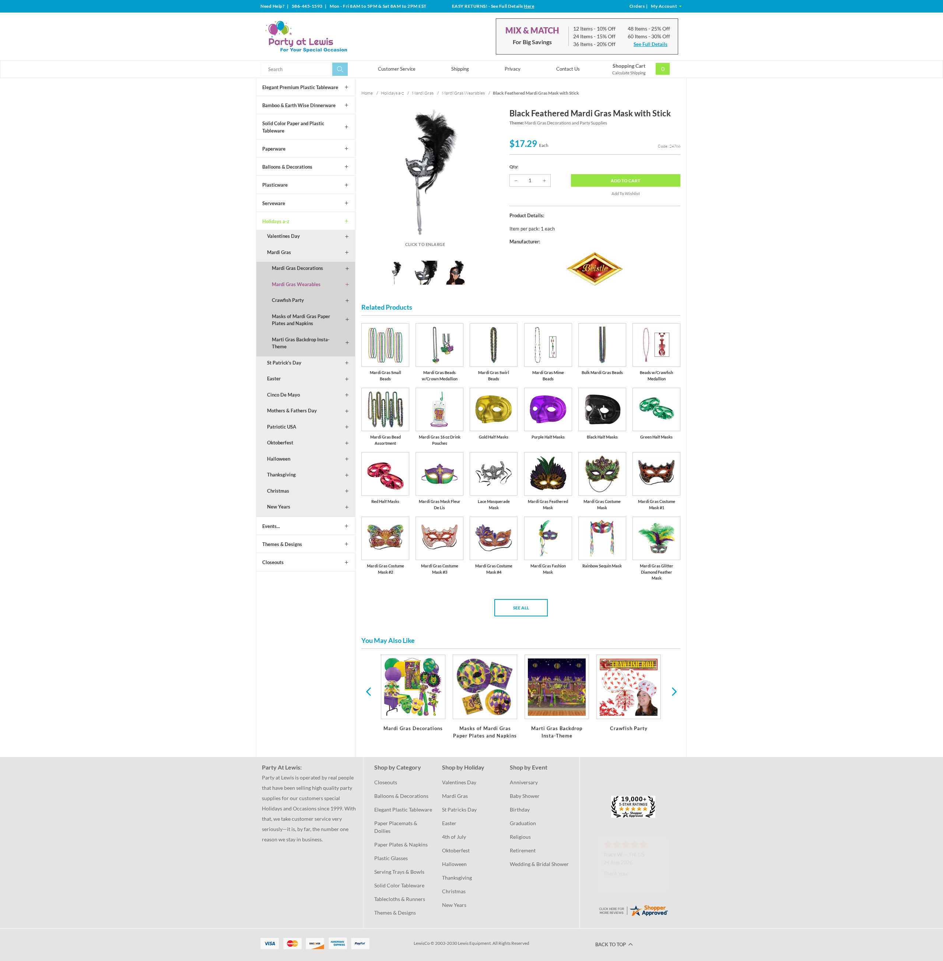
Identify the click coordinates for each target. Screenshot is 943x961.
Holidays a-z (275, 221)
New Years (278, 507)
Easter (274, 378)
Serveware (273, 203)
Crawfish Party (288, 300)
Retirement (523, 850)
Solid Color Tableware (399, 885)
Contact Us (568, 69)
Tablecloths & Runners (399, 899)
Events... (271, 526)
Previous (368, 691)
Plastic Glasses (391, 858)
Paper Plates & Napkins (401, 844)
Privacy (512, 69)
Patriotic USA (281, 427)
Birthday (520, 809)
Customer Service (397, 69)
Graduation (523, 823)
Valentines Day (283, 236)
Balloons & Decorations (287, 167)
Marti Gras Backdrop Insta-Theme (301, 343)
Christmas (278, 491)
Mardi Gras (279, 252)
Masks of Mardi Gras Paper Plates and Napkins (301, 320)
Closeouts (273, 562)
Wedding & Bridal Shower (539, 864)
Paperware (273, 149)
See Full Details (650, 44)
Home (367, 93)
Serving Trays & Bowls (399, 872)
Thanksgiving (281, 475)
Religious (520, 837)
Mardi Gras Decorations (297, 268)
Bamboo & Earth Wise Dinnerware (299, 105)
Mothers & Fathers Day (292, 410)
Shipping (460, 69)
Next (673, 691)
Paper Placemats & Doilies (396, 827)
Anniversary (524, 782)
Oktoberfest (280, 443)
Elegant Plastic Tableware (403, 809)
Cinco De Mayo (283, 395)
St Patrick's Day (284, 363)
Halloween (278, 459)
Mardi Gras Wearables (296, 284)
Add (625, 180)
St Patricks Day (459, 809)
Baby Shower (525, 796)
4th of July (454, 837)
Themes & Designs (282, 544)
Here (529, 6)
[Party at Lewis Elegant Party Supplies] (324, 36)
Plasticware (275, 185)
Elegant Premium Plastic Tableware (300, 87)
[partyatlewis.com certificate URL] (633, 910)
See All (521, 607)
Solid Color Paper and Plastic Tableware (293, 127)
